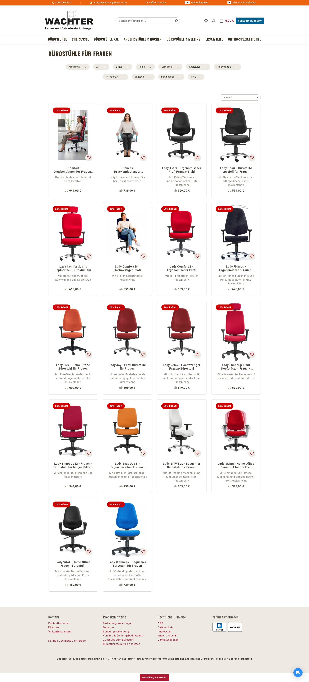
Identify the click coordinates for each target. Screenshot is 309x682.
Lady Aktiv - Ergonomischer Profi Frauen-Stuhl (181, 169)
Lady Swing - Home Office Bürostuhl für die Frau (236, 465)
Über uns (53, 627)
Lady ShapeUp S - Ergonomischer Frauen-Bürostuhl (127, 465)
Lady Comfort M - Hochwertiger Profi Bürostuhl (127, 268)
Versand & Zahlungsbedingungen (124, 635)
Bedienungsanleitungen (117, 623)
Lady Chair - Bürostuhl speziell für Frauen (236, 169)
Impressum (165, 631)
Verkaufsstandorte (250, 20)
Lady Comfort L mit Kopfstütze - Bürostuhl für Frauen (73, 268)
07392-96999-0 (63, 2)
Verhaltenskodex (168, 639)
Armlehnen (74, 66)
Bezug (119, 66)
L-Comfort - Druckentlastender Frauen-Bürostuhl (73, 170)
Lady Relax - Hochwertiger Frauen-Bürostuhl (181, 366)
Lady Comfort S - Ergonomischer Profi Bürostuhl (181, 268)
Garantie (108, 627)
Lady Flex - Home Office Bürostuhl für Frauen (73, 366)
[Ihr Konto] (214, 21)
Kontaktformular (58, 623)
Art (97, 66)
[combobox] (144, 21)
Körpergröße (112, 76)
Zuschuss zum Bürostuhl (118, 639)
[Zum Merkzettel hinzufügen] (88, 157)
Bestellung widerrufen (154, 677)
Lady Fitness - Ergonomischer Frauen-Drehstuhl (236, 268)
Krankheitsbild (224, 66)
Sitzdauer (140, 76)
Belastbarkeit (167, 76)
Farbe (142, 66)
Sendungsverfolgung (116, 631)
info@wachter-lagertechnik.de (110, 2)
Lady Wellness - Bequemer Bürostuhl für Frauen (127, 563)
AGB (160, 623)
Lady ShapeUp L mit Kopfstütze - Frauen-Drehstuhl (236, 367)
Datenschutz (165, 627)
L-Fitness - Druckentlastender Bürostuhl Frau (127, 170)
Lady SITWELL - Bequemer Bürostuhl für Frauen (181, 465)
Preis (193, 76)
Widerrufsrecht (167, 635)
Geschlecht (167, 66)
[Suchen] (176, 21)
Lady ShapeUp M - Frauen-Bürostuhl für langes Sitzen (73, 465)
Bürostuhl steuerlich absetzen (121, 643)
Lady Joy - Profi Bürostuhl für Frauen (127, 366)
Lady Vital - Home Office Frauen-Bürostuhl (73, 563)
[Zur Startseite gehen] (69, 20)
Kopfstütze (194, 66)
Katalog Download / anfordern (67, 640)
